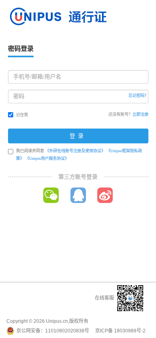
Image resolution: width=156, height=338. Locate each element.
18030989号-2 (130, 331)
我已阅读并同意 (79, 155)
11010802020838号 (67, 331)
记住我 (22, 115)
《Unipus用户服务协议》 (47, 158)
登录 (78, 136)
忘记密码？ (138, 95)
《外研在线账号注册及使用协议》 (75, 151)
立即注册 (140, 114)
